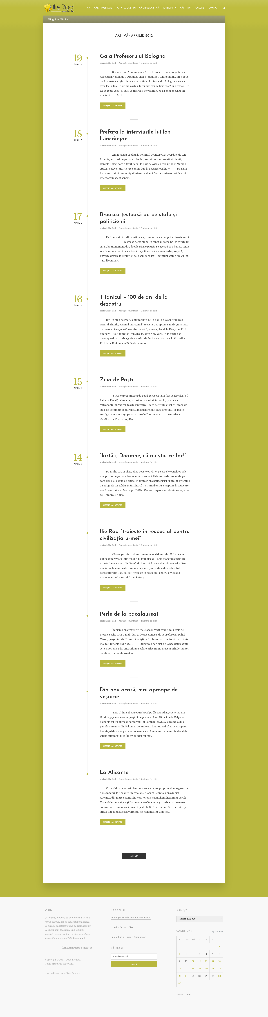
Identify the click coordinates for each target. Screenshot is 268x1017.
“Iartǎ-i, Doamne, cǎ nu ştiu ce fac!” (143, 456)
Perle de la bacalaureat (129, 614)
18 (193, 968)
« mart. (180, 994)
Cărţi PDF (185, 8)
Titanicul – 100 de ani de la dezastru (134, 301)
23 (180, 976)
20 (206, 968)
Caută (134, 964)
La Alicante (114, 772)
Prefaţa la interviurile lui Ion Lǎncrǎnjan (135, 135)
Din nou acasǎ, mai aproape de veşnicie (139, 693)
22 (219, 968)
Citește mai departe (112, 106)
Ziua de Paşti (116, 380)
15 (220, 961)
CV (88, 8)
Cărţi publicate (103, 8)
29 (219, 976)
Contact (214, 8)
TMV (77, 973)
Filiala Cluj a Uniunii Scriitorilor (128, 937)
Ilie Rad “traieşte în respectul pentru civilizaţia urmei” (145, 535)
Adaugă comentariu (128, 63)
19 (200, 968)
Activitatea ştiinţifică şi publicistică (138, 8)
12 (200, 961)
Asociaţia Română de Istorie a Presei (131, 917)
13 (206, 961)
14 (213, 961)
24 (186, 976)
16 (180, 968)
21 (213, 968)
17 (186, 968)
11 (193, 961)
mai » (189, 994)
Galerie (199, 8)
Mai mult (134, 856)
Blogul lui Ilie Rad (58, 19)
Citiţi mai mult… (77, 938)
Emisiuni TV (169, 8)
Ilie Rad (112, 63)
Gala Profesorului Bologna (133, 56)
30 (179, 983)
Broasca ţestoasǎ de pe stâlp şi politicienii (138, 218)
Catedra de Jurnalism (122, 927)
